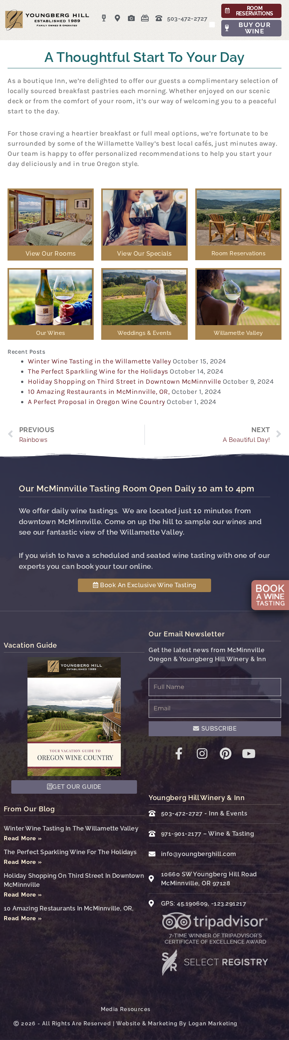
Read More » (23, 838)
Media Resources (126, 1009)
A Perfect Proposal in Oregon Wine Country (96, 402)
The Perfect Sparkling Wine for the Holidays (98, 371)
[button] (212, 24)
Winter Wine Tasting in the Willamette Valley (99, 361)
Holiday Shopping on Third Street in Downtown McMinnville (124, 381)
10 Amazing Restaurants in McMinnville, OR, (99, 391)
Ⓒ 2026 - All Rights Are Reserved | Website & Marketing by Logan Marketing (125, 1023)
